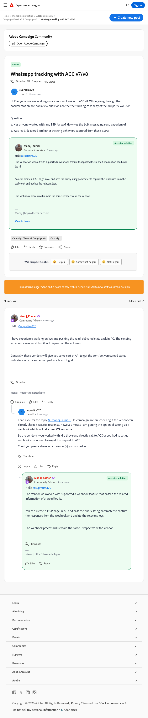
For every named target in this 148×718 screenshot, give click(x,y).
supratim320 (26, 89)
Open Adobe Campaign (31, 43)
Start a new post (99, 287)
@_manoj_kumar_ (59, 420)
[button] (126, 17)
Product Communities (22, 15)
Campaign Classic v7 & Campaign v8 (20, 19)
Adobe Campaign (44, 15)
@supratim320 (29, 155)
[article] (73, 359)
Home (6, 15)
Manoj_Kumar (32, 145)
